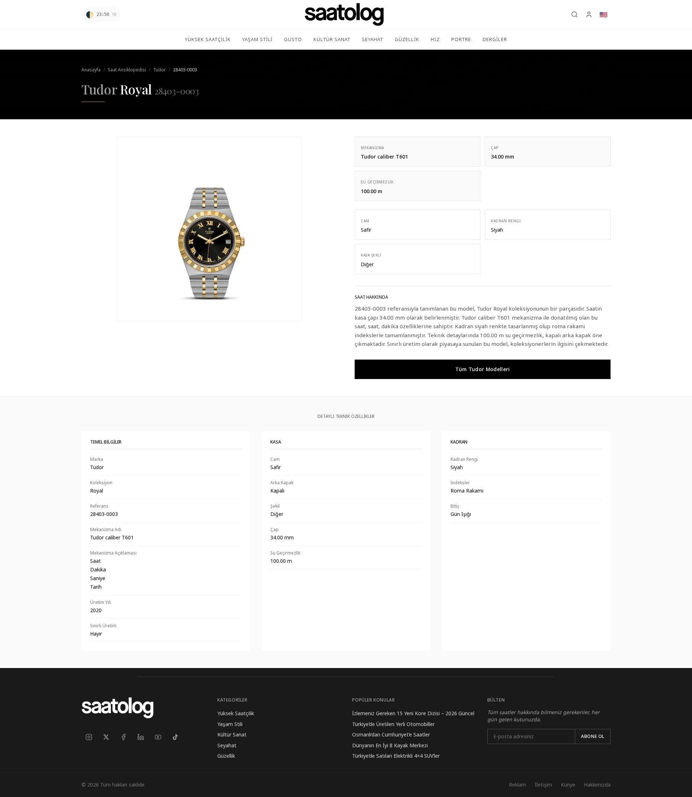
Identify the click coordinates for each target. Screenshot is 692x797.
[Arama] (574, 14)
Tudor (159, 70)
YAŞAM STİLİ (257, 39)
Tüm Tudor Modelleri (482, 369)
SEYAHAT (372, 39)
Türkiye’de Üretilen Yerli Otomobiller (393, 724)
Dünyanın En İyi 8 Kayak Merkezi (390, 745)
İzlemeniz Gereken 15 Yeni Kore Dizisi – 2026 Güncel (413, 713)
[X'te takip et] (106, 737)
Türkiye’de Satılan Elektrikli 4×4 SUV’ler (396, 755)
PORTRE (461, 39)
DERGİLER (495, 39)
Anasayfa (91, 70)
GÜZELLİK (407, 39)
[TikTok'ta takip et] (175, 737)
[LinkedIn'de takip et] (140, 737)
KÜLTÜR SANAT (332, 39)
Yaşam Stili (230, 724)
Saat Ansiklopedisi (127, 70)
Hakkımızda (597, 784)
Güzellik (226, 755)
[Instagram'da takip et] (88, 737)
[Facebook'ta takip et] (123, 737)
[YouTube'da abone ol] (158, 737)
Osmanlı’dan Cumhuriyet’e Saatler (391, 734)
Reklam (517, 784)
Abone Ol (592, 736)
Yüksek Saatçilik (235, 713)
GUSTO (293, 39)
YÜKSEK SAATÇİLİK (208, 39)
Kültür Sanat (232, 734)
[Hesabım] (589, 14)
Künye (568, 784)
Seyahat (226, 745)
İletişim (543, 784)
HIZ (435, 39)
